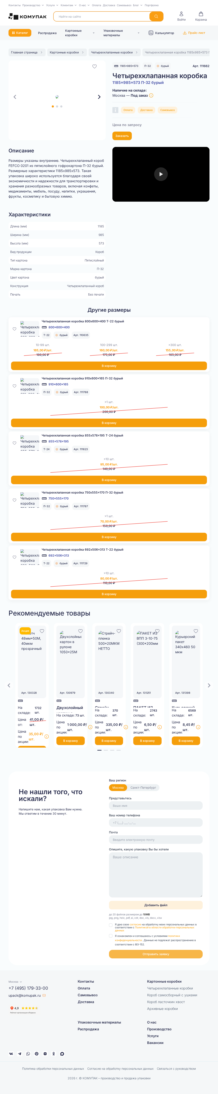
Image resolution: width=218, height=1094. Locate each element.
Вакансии (155, 1043)
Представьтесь (120, 798)
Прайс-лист (196, 32)
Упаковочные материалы (113, 33)
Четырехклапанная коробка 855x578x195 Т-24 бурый (82, 435)
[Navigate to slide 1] (53, 106)
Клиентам (67, 5)
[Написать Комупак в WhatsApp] (28, 1053)
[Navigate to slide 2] (57, 106)
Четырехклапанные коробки (170, 988)
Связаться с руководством (176, 1068)
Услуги (50, 5)
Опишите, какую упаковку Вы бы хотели (139, 849)
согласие (136, 924)
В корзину (109, 366)
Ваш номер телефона (124, 815)
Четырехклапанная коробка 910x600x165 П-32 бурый (82, 378)
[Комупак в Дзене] (45, 1053)
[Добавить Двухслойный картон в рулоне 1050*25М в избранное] (80, 630)
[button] (33, 5)
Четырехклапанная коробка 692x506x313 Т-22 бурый (82, 549)
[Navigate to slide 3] (61, 106)
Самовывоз (124, 5)
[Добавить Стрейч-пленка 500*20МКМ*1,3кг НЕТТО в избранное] (118, 630)
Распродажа (47, 33)
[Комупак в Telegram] (19, 1053)
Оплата (96, 5)
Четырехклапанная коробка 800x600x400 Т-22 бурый (83, 321)
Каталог (22, 32)
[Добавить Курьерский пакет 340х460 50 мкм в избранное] (195, 630)
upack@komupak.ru (25, 995)
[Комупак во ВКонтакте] (11, 1053)
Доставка (109, 5)
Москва (118, 787)
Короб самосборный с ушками (172, 995)
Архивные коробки (162, 1008)
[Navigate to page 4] (118, 750)
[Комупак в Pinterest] (36, 1053)
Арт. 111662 (201, 66)
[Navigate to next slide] (99, 97)
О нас (82, 5)
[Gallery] (57, 97)
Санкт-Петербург (143, 787)
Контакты (15, 5)
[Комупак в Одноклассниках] (53, 1053)
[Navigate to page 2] (106, 750)
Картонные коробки (73, 33)
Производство (31, 5)
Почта (113, 832)
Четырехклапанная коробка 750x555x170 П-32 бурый (82, 492)
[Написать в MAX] (62, 1053)
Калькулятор (164, 33)
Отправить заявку (156, 954)
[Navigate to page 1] (99, 750)
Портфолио (152, 5)
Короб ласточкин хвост (166, 1002)
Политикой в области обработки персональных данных (154, 929)
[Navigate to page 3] (112, 750)
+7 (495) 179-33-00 (28, 988)
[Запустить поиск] (156, 16)
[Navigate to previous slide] (15, 97)
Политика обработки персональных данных (53, 1068)
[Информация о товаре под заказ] (151, 95)
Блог (136, 5)
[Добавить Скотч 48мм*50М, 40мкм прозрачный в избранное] (41, 630)
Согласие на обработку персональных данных (120, 1068)
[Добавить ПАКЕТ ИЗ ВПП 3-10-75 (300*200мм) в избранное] (157, 630)
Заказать (122, 136)
